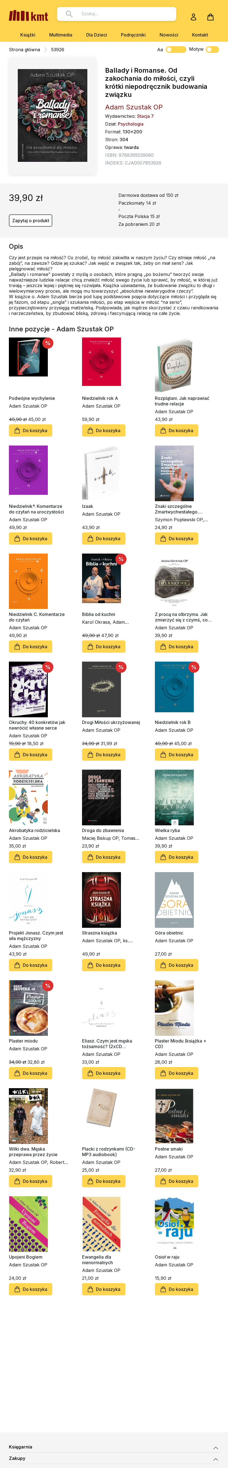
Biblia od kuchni (98, 614)
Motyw (196, 49)
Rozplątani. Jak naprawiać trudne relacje (182, 401)
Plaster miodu (23, 1041)
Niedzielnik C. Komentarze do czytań (37, 617)
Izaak (87, 506)
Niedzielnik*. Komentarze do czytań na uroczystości (36, 509)
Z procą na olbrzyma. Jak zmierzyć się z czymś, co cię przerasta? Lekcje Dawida (181, 617)
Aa (160, 49)
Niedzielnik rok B (173, 722)
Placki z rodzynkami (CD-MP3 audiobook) (108, 1151)
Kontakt (200, 35)
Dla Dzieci (96, 35)
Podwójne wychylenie (32, 398)
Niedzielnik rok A (100, 398)
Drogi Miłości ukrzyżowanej (111, 722)
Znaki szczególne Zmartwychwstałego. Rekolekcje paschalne (178, 509)
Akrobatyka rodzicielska (34, 830)
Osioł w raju (167, 1257)
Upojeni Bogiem (26, 1257)
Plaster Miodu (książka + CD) (180, 1043)
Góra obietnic (169, 933)
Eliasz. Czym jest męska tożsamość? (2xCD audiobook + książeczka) (108, 1043)
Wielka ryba (167, 830)
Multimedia (60, 35)
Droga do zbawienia (103, 830)
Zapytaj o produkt (30, 220)
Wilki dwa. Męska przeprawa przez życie (33, 1151)
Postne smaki (169, 1149)
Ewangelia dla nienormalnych (97, 1259)
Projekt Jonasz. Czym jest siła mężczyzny (36, 935)
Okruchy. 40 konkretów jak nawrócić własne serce (37, 725)
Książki (27, 35)
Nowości (169, 35)
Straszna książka (99, 933)
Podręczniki (133, 35)
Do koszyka (35, 430)
